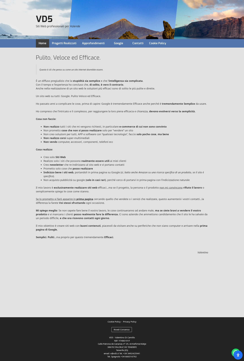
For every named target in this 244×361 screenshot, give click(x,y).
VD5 (44, 19)
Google (118, 43)
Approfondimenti (93, 43)
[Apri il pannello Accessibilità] (238, 355)
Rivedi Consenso (122, 329)
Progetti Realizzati (64, 43)
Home (42, 43)
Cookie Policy (157, 43)
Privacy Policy (129, 321)
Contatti (137, 43)
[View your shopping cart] (204, 43)
